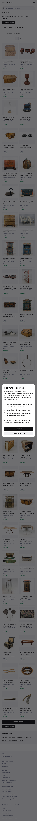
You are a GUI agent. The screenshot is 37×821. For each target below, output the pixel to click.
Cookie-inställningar (18, 433)
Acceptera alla (18, 429)
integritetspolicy (23, 420)
